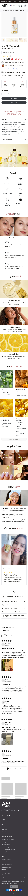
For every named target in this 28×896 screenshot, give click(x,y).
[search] (19, 5)
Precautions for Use (6, 864)
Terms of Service (5, 844)
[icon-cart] (21, 5)
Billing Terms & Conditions (8, 849)
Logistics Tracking (6, 859)
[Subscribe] (25, 877)
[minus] (3, 94)
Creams (3, 827)
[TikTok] (14, 810)
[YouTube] (18, 810)
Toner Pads (4, 829)
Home (3, 10)
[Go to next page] (23, 769)
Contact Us (4, 869)
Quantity (4, 91)
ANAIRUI (16, 893)
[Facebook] (3, 810)
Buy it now (14, 102)
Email (3, 877)
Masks (3, 819)
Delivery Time (5, 852)
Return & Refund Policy (7, 839)
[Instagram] (11, 810)
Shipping (3, 842)
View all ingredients (13, 439)
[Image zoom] (14, 24)
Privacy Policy (5, 847)
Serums (3, 822)
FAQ (2, 862)
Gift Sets (3, 832)
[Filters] (3, 635)
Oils (2, 824)
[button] (13, 6)
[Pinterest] (7, 810)
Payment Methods (6, 867)
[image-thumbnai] (3, 40)
